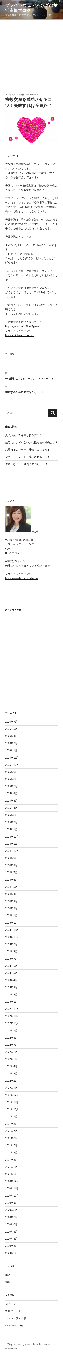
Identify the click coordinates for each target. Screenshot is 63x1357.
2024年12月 (12, 836)
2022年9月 (11, 1030)
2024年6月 (11, 879)
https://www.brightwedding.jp (21, 578)
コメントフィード (15, 1318)
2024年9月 (11, 858)
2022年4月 (11, 1066)
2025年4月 (11, 807)
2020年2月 (11, 1252)
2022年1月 (11, 1087)
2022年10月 (12, 1023)
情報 (7, 1282)
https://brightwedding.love (19, 335)
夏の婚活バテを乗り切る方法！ (23, 435)
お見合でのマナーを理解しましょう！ (27, 449)
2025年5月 (11, 800)
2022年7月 (11, 1044)
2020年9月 (11, 1202)
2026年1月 (11, 750)
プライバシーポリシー (17, 1344)
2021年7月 (11, 1130)
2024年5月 (11, 886)
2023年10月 (12, 937)
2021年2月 (11, 1166)
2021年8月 (11, 1123)
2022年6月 (11, 1051)
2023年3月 (11, 987)
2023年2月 (11, 994)
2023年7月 (11, 958)
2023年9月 (11, 944)
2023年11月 (12, 929)
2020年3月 (11, 1245)
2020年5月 (11, 1231)
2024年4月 (11, 894)
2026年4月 (11, 736)
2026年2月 (11, 743)
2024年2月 (11, 908)
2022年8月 (11, 1037)
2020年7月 (11, 1217)
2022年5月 (11, 1059)
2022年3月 (11, 1073)
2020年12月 (12, 1181)
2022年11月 (12, 1016)
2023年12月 (12, 922)
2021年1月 (11, 1173)
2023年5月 (11, 972)
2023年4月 (11, 980)
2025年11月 (12, 757)
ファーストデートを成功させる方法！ (27, 456)
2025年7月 (11, 786)
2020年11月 (12, 1188)
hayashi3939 (32, 94)
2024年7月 (11, 872)
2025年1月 (11, 829)
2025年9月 (11, 772)
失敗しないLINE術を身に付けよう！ (26, 464)
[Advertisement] (31, 53)
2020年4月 (11, 1238)
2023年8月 (11, 951)
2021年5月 (11, 1145)
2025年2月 (11, 822)
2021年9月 (11, 1116)
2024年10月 (12, 850)
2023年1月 (11, 1001)
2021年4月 (11, 1152)
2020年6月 (11, 1224)
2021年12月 (12, 1095)
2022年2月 (11, 1080)
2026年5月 (11, 728)
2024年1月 (11, 915)
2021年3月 (11, 1159)
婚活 (12, 354)
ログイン (10, 1303)
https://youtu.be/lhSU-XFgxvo (22, 326)
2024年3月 (11, 901)
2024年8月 (11, 865)
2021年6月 (11, 1138)
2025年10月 (12, 764)
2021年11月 (12, 1102)
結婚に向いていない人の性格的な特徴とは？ (31, 442)
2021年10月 (12, 1109)
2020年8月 (11, 1209)
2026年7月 (11, 721)
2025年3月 (11, 815)
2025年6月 (11, 793)
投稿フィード (13, 1311)
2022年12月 (12, 1008)
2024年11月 (12, 843)
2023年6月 (11, 965)
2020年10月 (12, 1195)
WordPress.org (14, 1325)
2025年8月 (11, 779)
